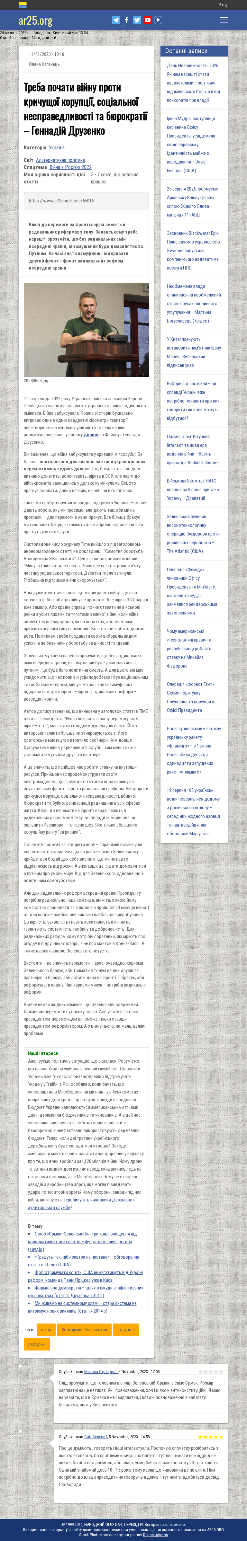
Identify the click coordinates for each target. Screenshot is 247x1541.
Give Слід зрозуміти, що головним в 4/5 (215, 1371)
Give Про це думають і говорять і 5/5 (221, 1436)
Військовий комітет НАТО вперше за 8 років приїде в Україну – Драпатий (193, 489)
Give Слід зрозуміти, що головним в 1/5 (200, 1371)
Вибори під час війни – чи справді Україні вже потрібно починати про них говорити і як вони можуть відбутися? (193, 401)
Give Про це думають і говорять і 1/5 (200, 1436)
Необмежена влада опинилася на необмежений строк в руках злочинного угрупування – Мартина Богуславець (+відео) (194, 303)
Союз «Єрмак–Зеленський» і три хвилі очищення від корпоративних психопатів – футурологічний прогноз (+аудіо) (82, 1241)
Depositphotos (155, 1534)
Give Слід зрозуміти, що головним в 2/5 (205, 1371)
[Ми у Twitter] (137, 20)
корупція (126, 1329)
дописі (91, 435)
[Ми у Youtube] (148, 20)
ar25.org (35, 20)
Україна (57, 148)
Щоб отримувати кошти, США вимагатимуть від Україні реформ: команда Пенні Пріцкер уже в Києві (85, 1276)
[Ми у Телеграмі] (116, 20)
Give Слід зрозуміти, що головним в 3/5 (210, 1371)
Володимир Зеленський (84, 1329)
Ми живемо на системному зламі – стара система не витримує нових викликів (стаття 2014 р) (82, 1307)
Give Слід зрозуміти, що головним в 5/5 (221, 1371)
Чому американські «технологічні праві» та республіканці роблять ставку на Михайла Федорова (189, 648)
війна (46, 1329)
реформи (37, 1344)
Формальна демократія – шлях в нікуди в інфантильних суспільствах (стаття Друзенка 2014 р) (85, 1291)
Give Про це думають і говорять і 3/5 (210, 1436)
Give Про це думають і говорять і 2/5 (205, 1436)
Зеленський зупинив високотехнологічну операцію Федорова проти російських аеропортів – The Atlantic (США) (193, 534)
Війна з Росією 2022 (71, 167)
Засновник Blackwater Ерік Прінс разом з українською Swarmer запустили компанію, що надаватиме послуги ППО (193, 250)
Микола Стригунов (101, 1371)
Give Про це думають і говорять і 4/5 (215, 1436)
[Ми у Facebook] (127, 20)
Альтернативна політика (60, 160)
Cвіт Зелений (96, 1436)
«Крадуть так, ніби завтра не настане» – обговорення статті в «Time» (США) (83, 1261)
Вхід (223, 4)
